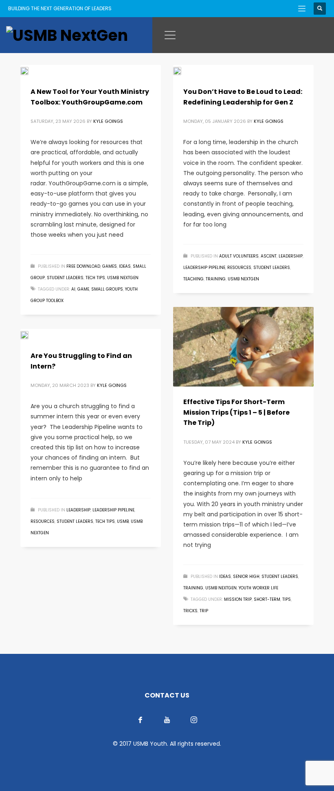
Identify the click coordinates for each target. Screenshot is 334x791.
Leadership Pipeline (204, 267)
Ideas (125, 266)
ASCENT (269, 256)
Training (216, 279)
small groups (107, 289)
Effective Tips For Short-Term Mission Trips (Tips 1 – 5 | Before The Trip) (236, 412)
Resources (239, 267)
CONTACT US (167, 695)
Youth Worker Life (258, 588)
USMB (123, 521)
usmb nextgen (122, 278)
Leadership (291, 256)
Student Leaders (65, 278)
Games (109, 266)
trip (204, 611)
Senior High (246, 576)
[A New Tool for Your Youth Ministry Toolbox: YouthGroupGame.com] (30, 70)
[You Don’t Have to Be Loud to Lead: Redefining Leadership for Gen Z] (183, 70)
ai (73, 289)
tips (286, 599)
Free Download (83, 266)
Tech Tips (95, 278)
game (83, 289)
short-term (267, 599)
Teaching (193, 279)
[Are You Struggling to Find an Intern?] (30, 334)
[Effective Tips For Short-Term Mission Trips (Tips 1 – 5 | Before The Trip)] (243, 347)
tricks (190, 611)
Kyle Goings (108, 121)
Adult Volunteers (239, 256)
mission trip (238, 599)
